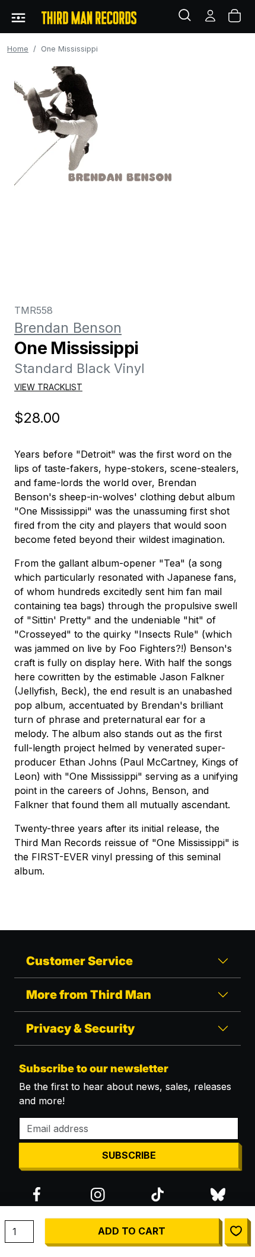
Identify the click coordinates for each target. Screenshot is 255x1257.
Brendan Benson (68, 327)
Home (17, 48)
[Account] (211, 17)
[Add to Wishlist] (236, 1231)
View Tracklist (48, 387)
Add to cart (131, 1231)
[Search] (186, 17)
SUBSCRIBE (129, 1155)
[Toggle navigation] (18, 16)
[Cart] (235, 17)
